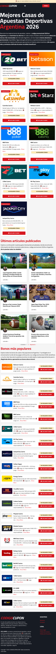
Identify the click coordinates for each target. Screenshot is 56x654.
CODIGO (8, 5)
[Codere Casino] (7, 503)
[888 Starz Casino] (7, 541)
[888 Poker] (14, 133)
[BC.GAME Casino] (7, 590)
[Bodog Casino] (7, 553)
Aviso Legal (43, 630)
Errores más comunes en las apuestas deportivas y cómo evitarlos (40, 336)
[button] (25, 6)
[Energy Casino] (7, 478)
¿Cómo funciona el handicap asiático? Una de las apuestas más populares (13, 336)
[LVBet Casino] (7, 603)
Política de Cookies (45, 632)
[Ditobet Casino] (7, 528)
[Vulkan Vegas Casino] (7, 466)
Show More (13, 75)
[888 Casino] (42, 133)
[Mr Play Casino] (42, 172)
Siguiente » (33, 344)
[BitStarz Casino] (42, 96)
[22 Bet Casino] (14, 172)
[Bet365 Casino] (7, 565)
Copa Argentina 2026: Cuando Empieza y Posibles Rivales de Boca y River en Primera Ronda (12, 274)
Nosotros (42, 620)
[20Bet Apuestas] (14, 59)
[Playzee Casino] (7, 516)
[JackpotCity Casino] (14, 209)
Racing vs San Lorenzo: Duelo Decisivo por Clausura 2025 (12, 305)
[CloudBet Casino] (7, 491)
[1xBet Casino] (7, 578)
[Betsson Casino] (42, 59)
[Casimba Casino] (14, 96)
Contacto (42, 622)
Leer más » (5, 280)
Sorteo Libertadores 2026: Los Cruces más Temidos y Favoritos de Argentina (41, 274)
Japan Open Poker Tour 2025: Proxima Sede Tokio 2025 (40, 305)
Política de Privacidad (45, 634)
